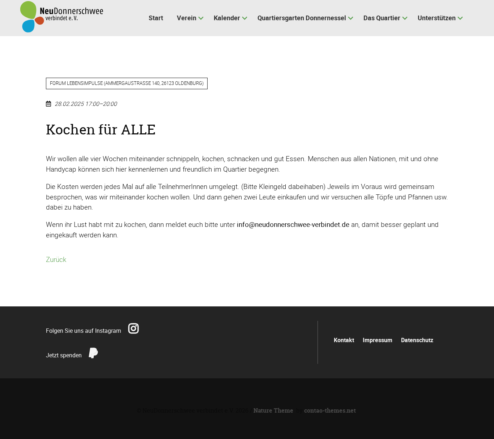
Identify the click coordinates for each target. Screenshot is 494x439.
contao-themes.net (330, 410)
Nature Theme (273, 410)
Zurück (56, 259)
